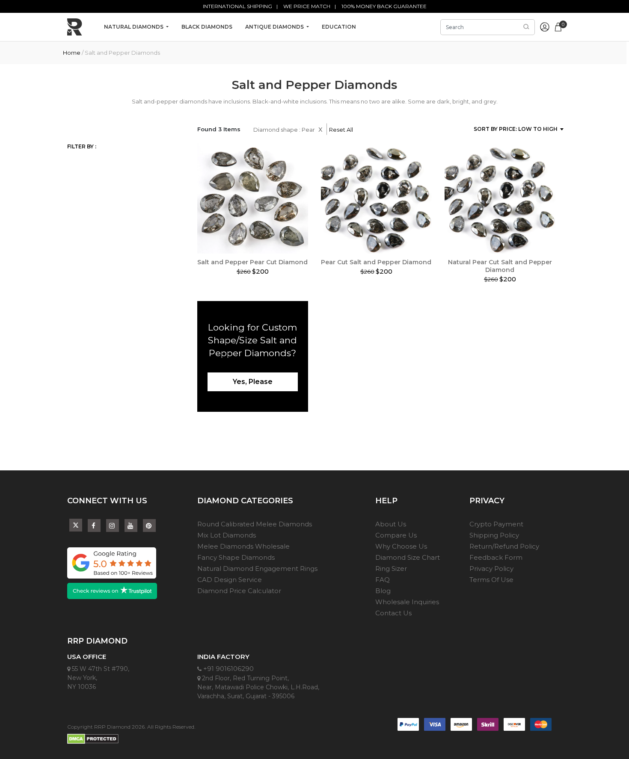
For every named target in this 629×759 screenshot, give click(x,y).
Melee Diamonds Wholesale (243, 546)
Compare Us (396, 535)
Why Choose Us (401, 546)
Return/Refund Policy (504, 546)
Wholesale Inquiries (407, 602)
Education (339, 27)
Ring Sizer (391, 568)
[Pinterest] (149, 526)
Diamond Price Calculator (239, 591)
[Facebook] (94, 526)
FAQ (382, 580)
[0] (558, 26)
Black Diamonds (206, 27)
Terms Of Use (491, 580)
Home (71, 52)
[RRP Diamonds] (74, 27)
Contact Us (393, 613)
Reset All (341, 129)
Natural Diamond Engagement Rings (257, 568)
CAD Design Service (229, 580)
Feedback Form (495, 557)
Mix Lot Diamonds (226, 535)
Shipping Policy (494, 535)
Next (562, 200)
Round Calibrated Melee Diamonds (254, 524)
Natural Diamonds (134, 27)
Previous (191, 200)
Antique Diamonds (275, 27)
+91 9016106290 (228, 668)
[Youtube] (131, 526)
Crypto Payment (496, 524)
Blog (383, 591)
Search (526, 27)
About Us (390, 524)
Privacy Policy (491, 568)
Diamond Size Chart (407, 557)
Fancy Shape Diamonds (236, 557)
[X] (75, 523)
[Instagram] (112, 526)
